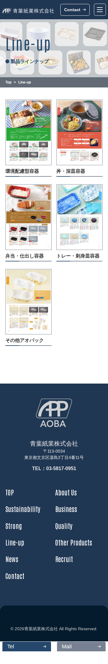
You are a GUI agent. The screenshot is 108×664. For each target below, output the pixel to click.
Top (8, 82)
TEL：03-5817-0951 (54, 468)
